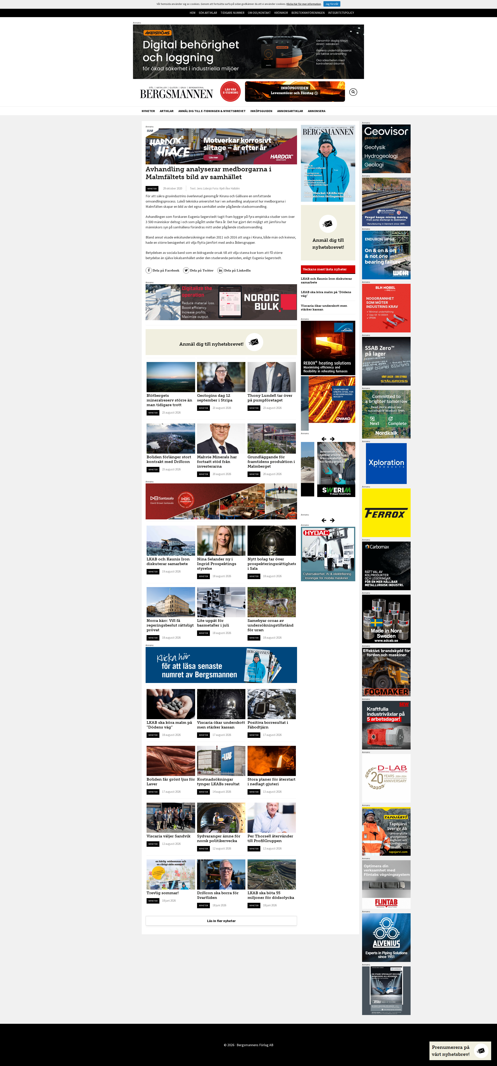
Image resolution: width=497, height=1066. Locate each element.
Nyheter (148, 111)
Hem (192, 13)
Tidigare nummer (232, 13)
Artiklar (167, 111)
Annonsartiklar (290, 111)
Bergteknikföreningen (308, 13)
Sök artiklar (208, 13)
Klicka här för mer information (304, 4)
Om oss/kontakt (259, 13)
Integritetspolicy (341, 13)
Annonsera (316, 111)
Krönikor (281, 13)
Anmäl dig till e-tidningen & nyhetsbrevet (212, 111)
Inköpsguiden (261, 111)
